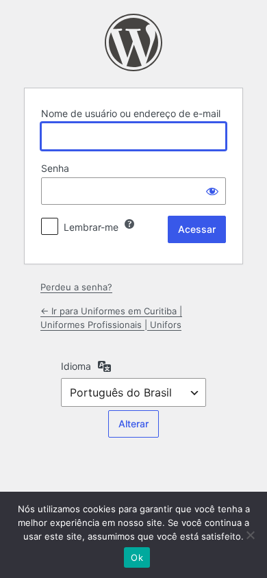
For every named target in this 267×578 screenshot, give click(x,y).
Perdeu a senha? (76, 286)
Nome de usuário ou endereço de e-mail (130, 113)
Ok (137, 557)
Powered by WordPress (133, 42)
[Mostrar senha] (212, 191)
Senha (55, 168)
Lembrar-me (91, 227)
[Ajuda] (129, 224)
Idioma (76, 366)
